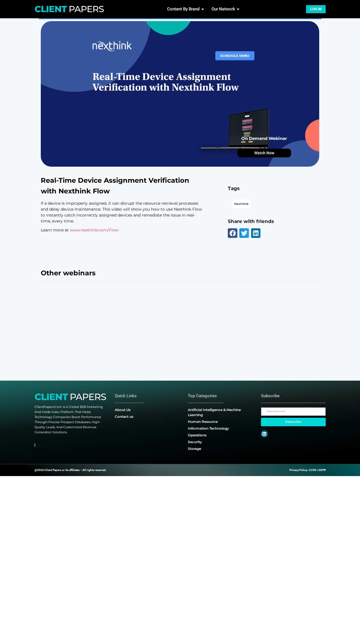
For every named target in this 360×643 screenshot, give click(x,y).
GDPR (322, 470)
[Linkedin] (264, 433)
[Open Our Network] (238, 9)
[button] (232, 233)
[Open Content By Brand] (203, 9)
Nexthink (241, 204)
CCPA (312, 470)
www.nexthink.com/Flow (94, 230)
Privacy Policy (298, 470)
